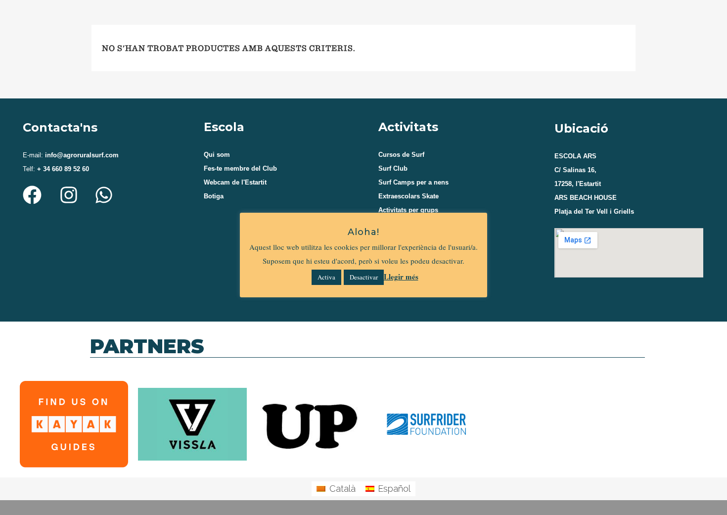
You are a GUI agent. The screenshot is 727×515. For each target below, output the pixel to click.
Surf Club (393, 168)
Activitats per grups (408, 210)
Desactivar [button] (364, 277)
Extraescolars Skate (408, 196)
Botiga (214, 196)
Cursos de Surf (401, 154)
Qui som (217, 154)
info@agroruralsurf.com (81, 155)
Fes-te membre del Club (240, 168)
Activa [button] (326, 277)
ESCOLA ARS (575, 156)
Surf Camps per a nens (413, 182)
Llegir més (401, 276)
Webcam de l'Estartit (235, 182)
